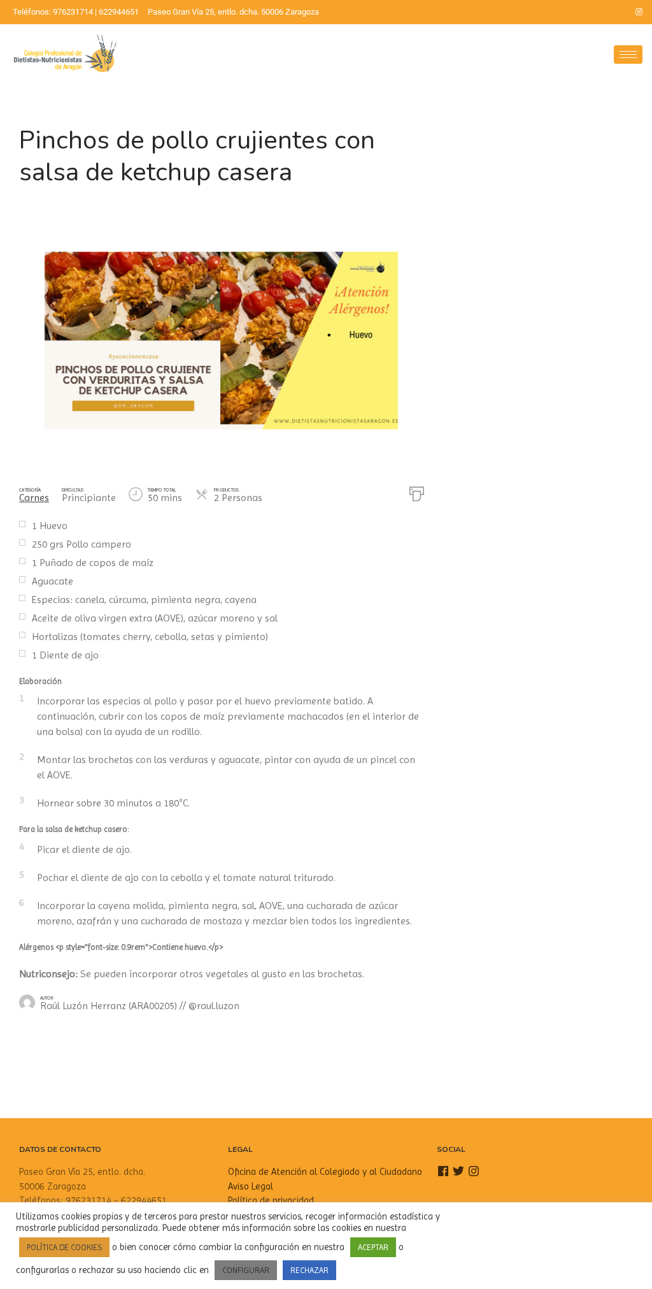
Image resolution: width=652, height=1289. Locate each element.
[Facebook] (596, 12)
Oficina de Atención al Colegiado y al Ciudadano (325, 1171)
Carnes (34, 498)
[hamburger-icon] (628, 54)
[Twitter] (617, 12)
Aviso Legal (250, 1186)
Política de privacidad (271, 1200)
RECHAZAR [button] (309, 1270)
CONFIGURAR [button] (245, 1270)
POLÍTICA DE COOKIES (64, 1247)
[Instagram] (639, 12)
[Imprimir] (416, 492)
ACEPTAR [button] (373, 1247)
